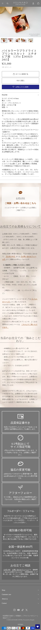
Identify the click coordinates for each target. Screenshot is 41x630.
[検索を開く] (7, 3)
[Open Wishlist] (37, 626)
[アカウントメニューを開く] (33, 3)
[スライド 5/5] (30, 40)
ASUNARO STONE (17, 620)
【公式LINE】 (10, 256)
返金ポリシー (7, 618)
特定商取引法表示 (8, 616)
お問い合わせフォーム (20, 570)
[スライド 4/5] (24, 40)
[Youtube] (18, 610)
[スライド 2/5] (11, 40)
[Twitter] (26, 610)
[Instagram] (14, 610)
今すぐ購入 (20, 80)
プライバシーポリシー (29, 616)
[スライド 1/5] (4, 40)
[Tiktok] (22, 610)
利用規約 (18, 616)
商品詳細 (4, 95)
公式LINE (7, 570)
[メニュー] (2, 3)
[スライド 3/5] (17, 40)
